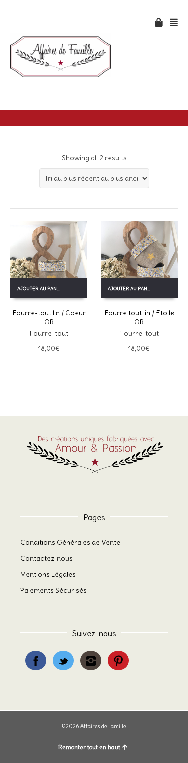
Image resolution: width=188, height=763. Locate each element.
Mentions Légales (48, 574)
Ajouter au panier (41, 288)
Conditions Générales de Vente (70, 542)
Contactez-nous (46, 558)
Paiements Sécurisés (53, 590)
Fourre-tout (48, 333)
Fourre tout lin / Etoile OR (139, 317)
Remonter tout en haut (89, 747)
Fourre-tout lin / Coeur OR (49, 317)
